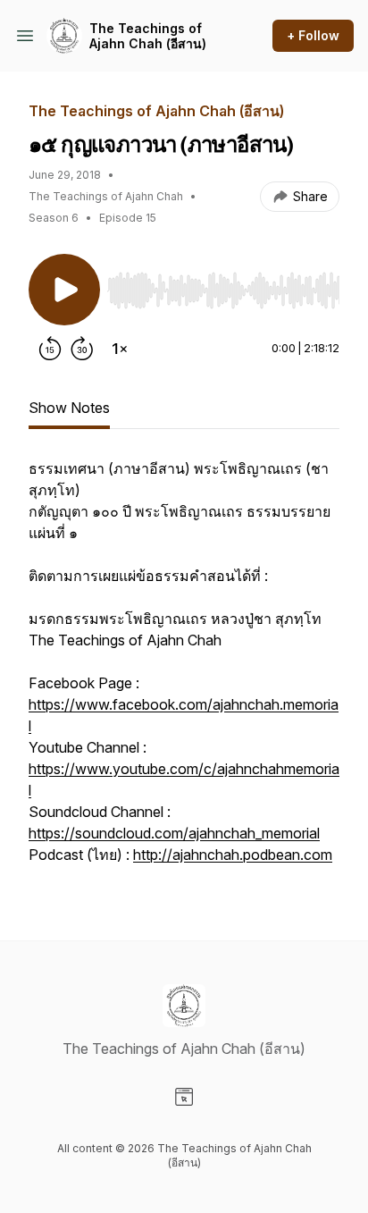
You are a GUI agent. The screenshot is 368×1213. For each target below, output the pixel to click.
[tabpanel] (184, 670)
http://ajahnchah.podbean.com (232, 854)
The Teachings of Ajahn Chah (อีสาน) (147, 36)
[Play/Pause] (64, 289)
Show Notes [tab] (69, 408)
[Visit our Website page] (184, 1097)
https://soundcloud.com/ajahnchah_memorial (174, 833)
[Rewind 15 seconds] (50, 348)
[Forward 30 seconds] (82, 348)
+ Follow (313, 35)
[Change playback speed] (120, 348)
